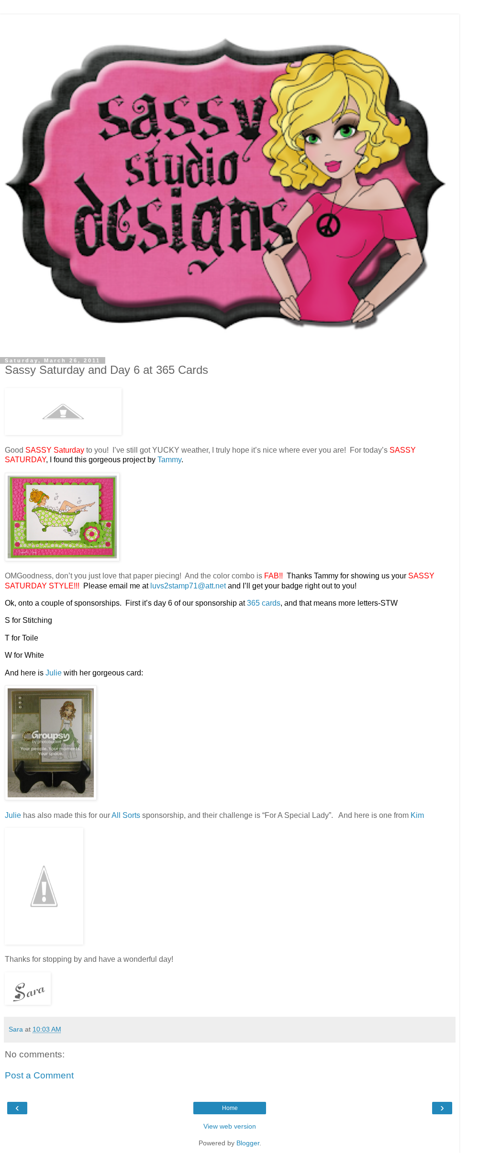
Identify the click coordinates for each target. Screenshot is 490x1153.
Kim (417, 815)
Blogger (247, 1143)
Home (230, 1108)
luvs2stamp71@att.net (188, 586)
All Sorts (125, 815)
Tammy (169, 460)
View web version (229, 1126)
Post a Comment (39, 1075)
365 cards (263, 603)
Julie (53, 673)
